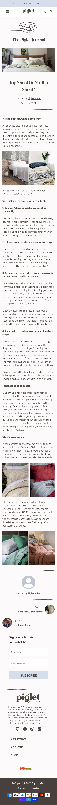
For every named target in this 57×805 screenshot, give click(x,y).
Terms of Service (18, 788)
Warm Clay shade (16, 525)
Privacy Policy (33, 788)
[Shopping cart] (51, 12)
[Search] (45, 12)
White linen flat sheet (13, 190)
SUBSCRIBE (28, 675)
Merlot (32, 450)
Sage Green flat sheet (26, 508)
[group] (28, 3)
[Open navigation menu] (6, 11)
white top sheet (19, 443)
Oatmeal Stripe (29, 447)
